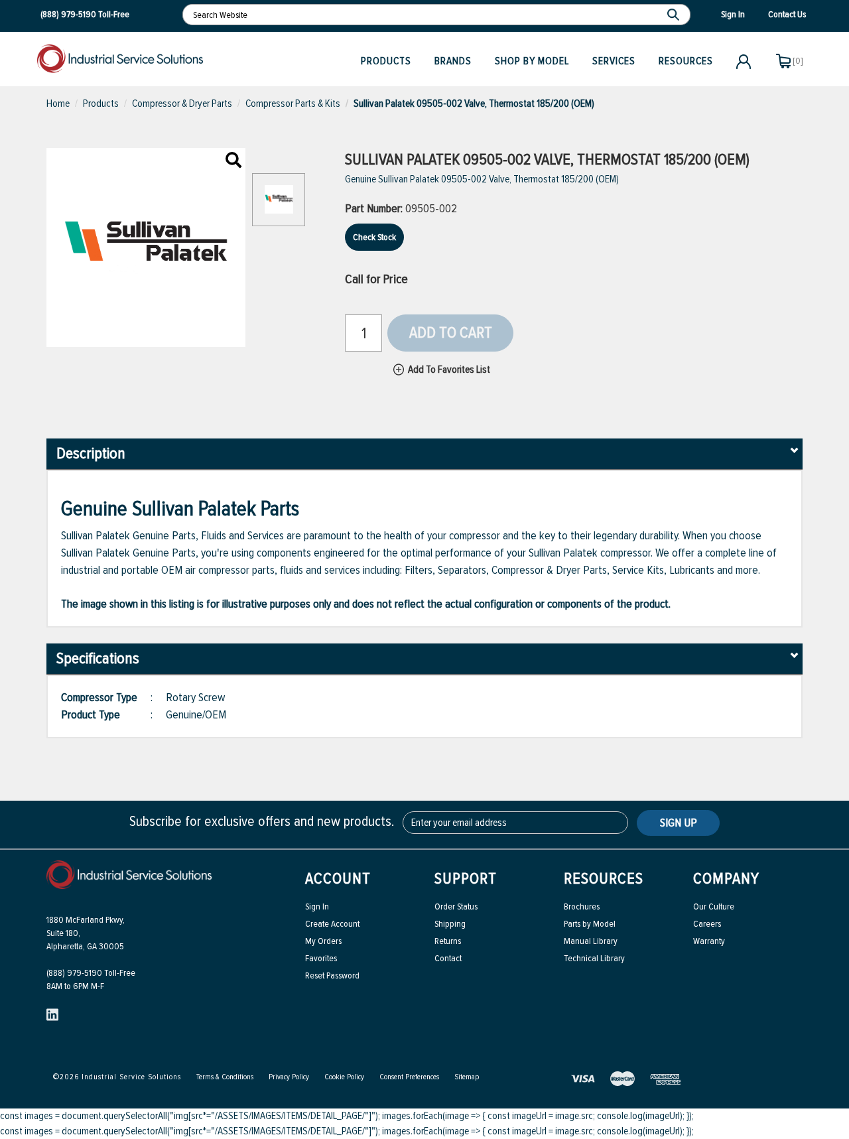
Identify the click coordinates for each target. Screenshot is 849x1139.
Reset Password (332, 975)
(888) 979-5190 (68, 14)
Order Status (456, 906)
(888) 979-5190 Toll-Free (90, 972)
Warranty (709, 941)
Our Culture (713, 906)
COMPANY (726, 878)
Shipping (450, 923)
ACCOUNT (338, 878)
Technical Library (594, 958)
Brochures (582, 906)
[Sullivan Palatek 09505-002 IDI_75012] (233, 161)
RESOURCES (603, 878)
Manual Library (591, 941)
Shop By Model (532, 61)
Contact (448, 958)
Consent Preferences (409, 1077)
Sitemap (466, 1077)
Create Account (332, 923)
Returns (447, 941)
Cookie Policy (344, 1077)
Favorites (321, 958)
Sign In (317, 906)
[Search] (674, 14)
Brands (453, 61)
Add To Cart (450, 332)
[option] (278, 206)
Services (613, 61)
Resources (686, 61)
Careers (707, 923)
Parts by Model (590, 923)
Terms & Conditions (224, 1077)
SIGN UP (678, 822)
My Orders (323, 941)
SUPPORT (465, 878)
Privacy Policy (289, 1077)
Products (386, 61)
